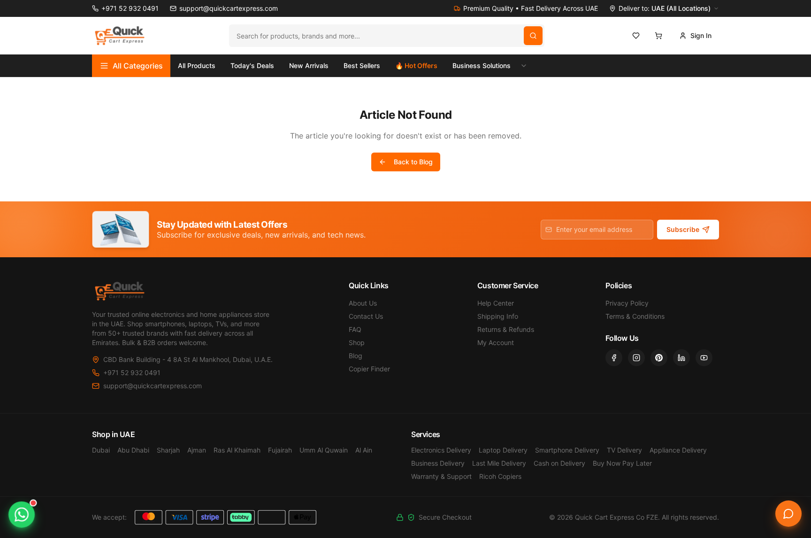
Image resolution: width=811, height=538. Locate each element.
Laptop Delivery (503, 450)
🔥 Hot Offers (416, 65)
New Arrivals (309, 65)
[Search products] (533, 35)
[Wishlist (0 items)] (636, 35)
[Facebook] (613, 357)
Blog (355, 356)
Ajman (196, 450)
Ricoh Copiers (500, 476)
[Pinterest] (658, 357)
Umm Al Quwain (323, 450)
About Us (363, 303)
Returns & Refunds (505, 329)
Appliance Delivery (678, 450)
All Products (196, 65)
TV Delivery (624, 450)
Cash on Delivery (559, 463)
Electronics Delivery (441, 450)
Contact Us (366, 316)
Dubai (101, 450)
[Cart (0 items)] (658, 35)
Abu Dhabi (133, 450)
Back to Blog (413, 162)
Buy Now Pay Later (622, 463)
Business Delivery (438, 463)
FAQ (355, 329)
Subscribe (682, 229)
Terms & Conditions (635, 316)
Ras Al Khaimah (237, 450)
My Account (495, 342)
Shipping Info (497, 316)
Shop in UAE (113, 434)
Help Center (495, 303)
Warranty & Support (441, 476)
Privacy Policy (627, 303)
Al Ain (363, 450)
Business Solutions (481, 65)
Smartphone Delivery (567, 450)
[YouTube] (704, 357)
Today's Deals (252, 65)
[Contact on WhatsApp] (21, 514)
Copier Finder (369, 369)
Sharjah (168, 450)
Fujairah (280, 450)
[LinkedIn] (681, 357)
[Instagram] (636, 357)
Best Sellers (362, 65)
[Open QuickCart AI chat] (788, 513)
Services (425, 434)
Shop (357, 342)
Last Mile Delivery (499, 463)
